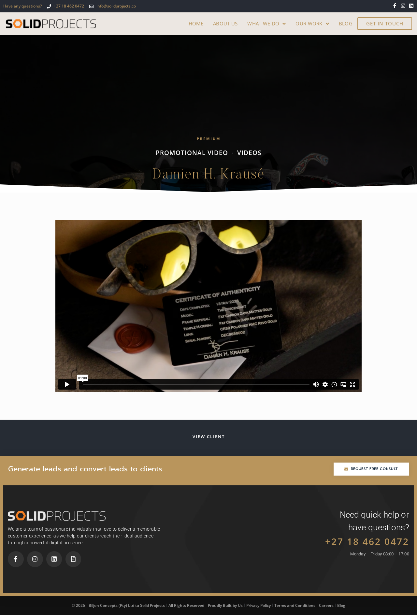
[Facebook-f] (394, 5)
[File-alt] (73, 559)
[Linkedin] (411, 5)
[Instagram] (403, 5)
